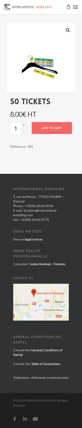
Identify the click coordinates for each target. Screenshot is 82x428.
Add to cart (52, 128)
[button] (68, 30)
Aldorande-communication (50, 377)
